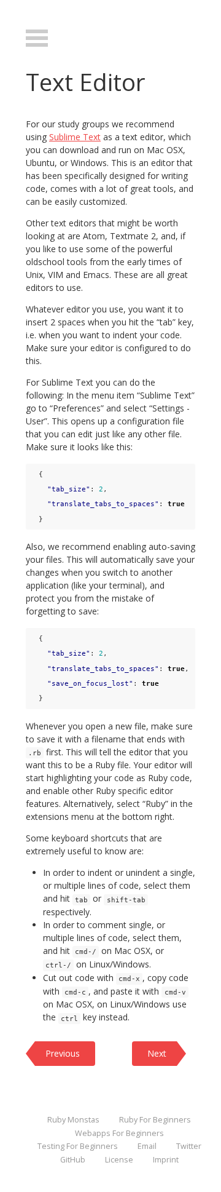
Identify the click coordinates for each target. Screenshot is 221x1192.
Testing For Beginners (77, 1146)
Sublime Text (75, 137)
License (119, 1159)
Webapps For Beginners (119, 1133)
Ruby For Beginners (155, 1120)
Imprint (166, 1159)
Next (156, 1053)
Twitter (188, 1146)
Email (147, 1146)
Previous (62, 1053)
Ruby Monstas (73, 1120)
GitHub (72, 1159)
